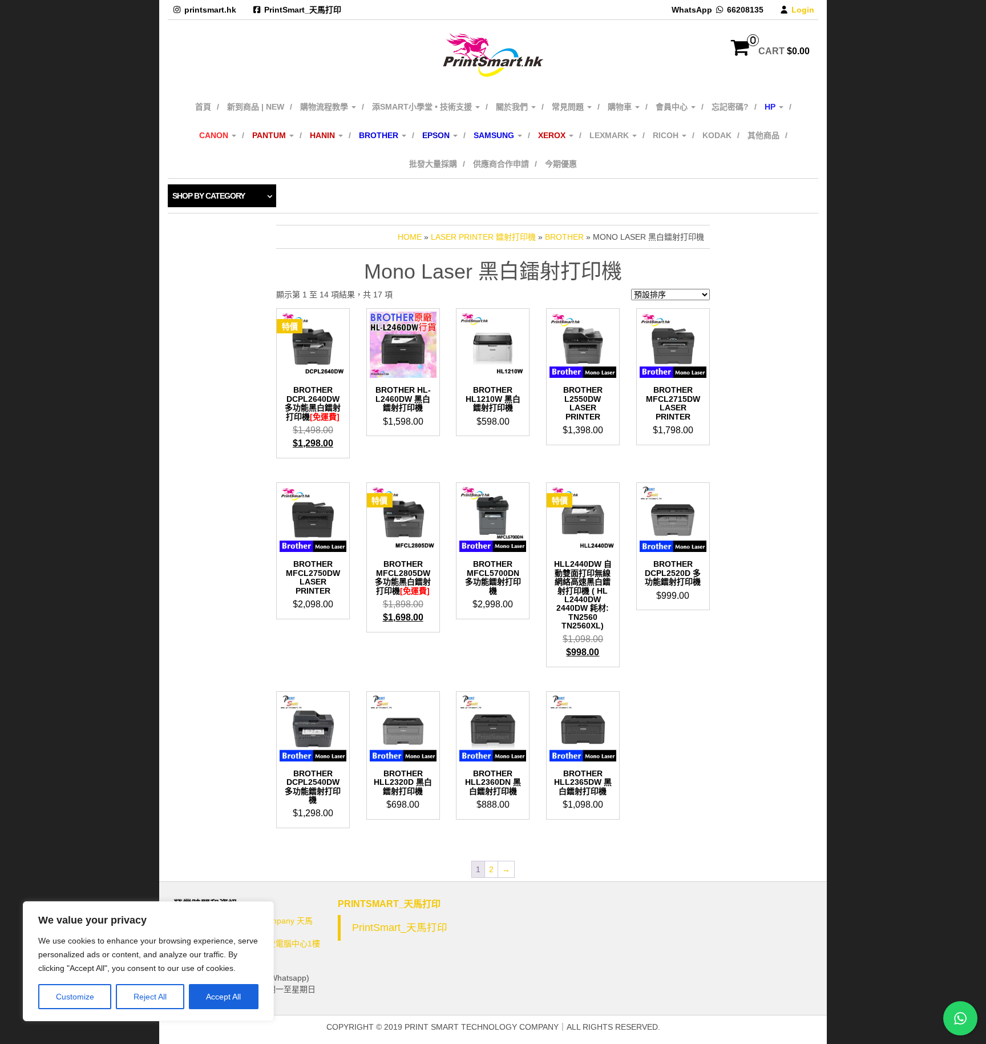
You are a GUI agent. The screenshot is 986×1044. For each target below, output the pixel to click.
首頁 (203, 106)
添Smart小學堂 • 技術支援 (423, 106)
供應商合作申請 (501, 163)
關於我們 (513, 106)
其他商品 (763, 135)
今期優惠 (561, 163)
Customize (75, 996)
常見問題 (569, 106)
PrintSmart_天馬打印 (302, 9)
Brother (564, 236)
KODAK (717, 135)
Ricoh (667, 135)
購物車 (621, 106)
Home (410, 236)
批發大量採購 (433, 163)
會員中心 (673, 106)
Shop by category (208, 195)
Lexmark (610, 135)
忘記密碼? (730, 106)
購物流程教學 (325, 106)
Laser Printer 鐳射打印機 (483, 236)
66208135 (745, 9)
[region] (148, 961)
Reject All (150, 996)
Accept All (223, 996)
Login (802, 9)
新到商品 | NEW (255, 106)
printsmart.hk (210, 9)
